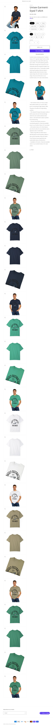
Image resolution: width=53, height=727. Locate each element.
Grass (41, 29)
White (37, 23)
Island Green (34, 29)
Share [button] (32, 149)
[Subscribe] (25, 713)
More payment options (40, 53)
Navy (32, 23)
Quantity (31, 40)
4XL (41, 37)
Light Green (33, 26)
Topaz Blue (42, 26)
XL (43, 34)
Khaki (43, 23)
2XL (32, 37)
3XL (36, 37)
